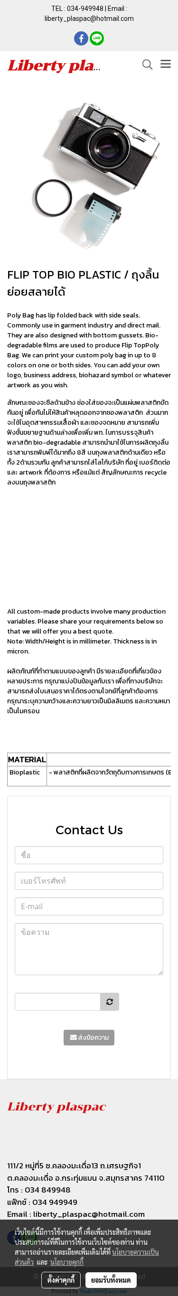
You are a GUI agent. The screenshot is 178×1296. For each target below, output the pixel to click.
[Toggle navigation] (165, 64)
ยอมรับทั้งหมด (111, 1280)
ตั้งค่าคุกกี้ (61, 1280)
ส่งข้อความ (93, 1038)
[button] (144, 64)
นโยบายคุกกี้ (67, 1262)
